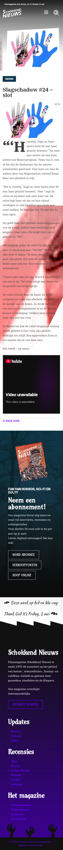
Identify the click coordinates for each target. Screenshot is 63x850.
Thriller (16, 779)
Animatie (17, 784)
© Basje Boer (11, 421)
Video (14, 740)
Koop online (21, 575)
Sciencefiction (20, 770)
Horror (15, 766)
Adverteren (18, 818)
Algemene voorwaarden (30, 845)
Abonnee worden (25, 704)
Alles (14, 761)
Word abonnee (23, 555)
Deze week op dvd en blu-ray (34, 603)
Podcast (16, 736)
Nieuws (16, 731)
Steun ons (17, 814)
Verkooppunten (24, 565)
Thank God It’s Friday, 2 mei (27, 614)
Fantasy (16, 775)
